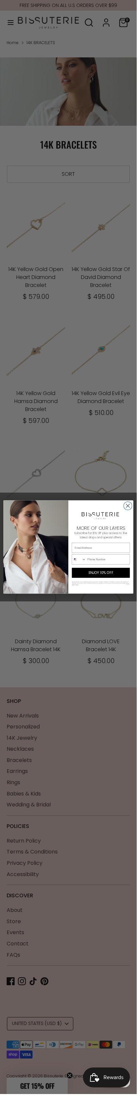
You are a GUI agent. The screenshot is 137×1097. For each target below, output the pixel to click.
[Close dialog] (128, 506)
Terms (77, 584)
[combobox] (79, 559)
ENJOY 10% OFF (101, 573)
